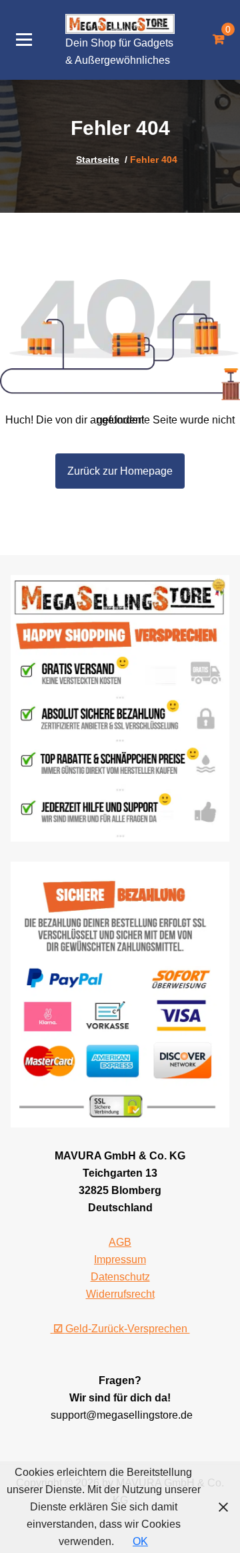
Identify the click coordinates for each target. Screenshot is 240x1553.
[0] (218, 40)
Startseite (97, 159)
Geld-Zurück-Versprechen (121, 1328)
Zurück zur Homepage (120, 471)
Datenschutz (120, 1276)
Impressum (120, 1259)
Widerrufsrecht (120, 1294)
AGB (120, 1242)
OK (140, 1541)
